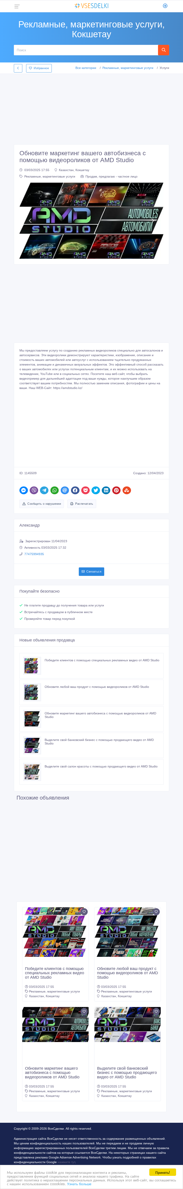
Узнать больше (79, 1183)
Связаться (93, 571)
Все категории (85, 68)
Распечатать (84, 503)
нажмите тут (66, 1162)
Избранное (41, 68)
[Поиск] (163, 50)
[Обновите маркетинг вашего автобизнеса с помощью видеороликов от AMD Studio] (34, 719)
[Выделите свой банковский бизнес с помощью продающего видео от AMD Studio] (34, 745)
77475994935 (34, 554)
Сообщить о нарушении (44, 503)
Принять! (162, 1172)
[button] (30, 220)
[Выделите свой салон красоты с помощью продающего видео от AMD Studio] (34, 772)
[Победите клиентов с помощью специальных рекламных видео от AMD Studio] (34, 666)
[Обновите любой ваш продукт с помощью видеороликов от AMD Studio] (34, 692)
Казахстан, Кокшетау (74, 170)
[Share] (23, 490)
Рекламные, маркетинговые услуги (127, 68)
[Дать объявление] (165, 6)
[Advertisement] (91, 108)
